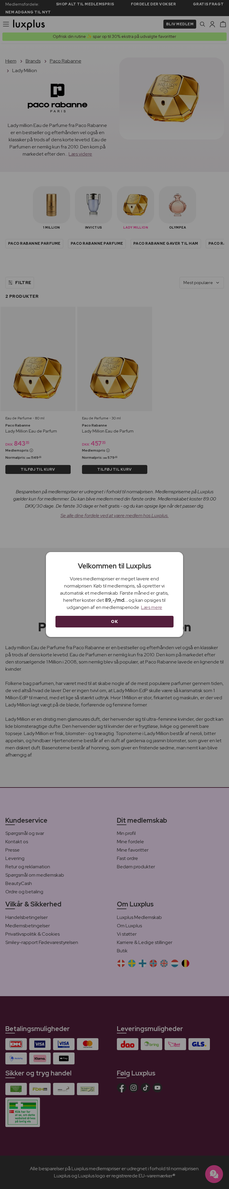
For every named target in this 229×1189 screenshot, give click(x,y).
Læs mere (151, 607)
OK (114, 621)
